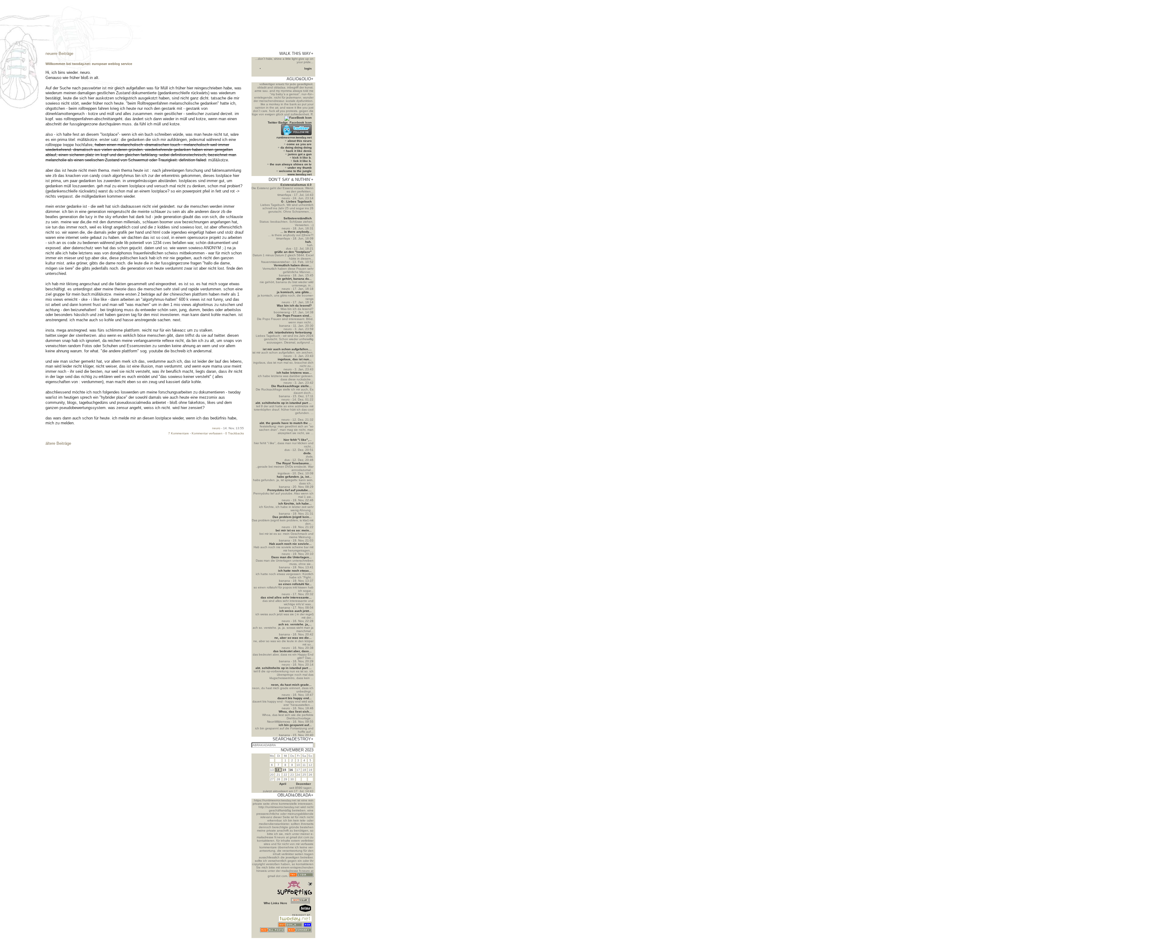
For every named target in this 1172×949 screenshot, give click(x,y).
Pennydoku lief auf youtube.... (289, 490)
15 (284, 769)
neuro (216, 428)
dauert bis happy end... (294, 698)
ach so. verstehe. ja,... (295, 624)
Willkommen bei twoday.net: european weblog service (88, 64)
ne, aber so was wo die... (293, 637)
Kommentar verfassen (207, 433)
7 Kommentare (178, 433)
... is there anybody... (296, 231)
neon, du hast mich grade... (291, 684)
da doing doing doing (296, 147)
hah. (308, 241)
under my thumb (300, 167)
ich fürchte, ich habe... (295, 503)
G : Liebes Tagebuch (296, 201)
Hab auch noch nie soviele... (290, 543)
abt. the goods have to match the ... (285, 423)
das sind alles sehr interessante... (286, 597)
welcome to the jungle (295, 171)
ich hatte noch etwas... (295, 570)
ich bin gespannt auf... (295, 725)
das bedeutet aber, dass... (292, 651)
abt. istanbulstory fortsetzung (290, 332)
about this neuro (300, 140)
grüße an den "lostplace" (293, 251)
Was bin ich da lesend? (294, 305)
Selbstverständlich (298, 218)
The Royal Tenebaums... (294, 463)
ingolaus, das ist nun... (295, 359)
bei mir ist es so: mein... (294, 530)
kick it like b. (302, 157)
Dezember (303, 783)
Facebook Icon (301, 122)
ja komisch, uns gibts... (294, 292)
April (282, 783)
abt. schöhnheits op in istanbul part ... (283, 402)
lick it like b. (302, 161)
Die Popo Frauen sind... (294, 315)
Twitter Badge (278, 122)
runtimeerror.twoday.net (294, 137)
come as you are (299, 144)
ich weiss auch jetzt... (295, 611)
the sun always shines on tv (291, 164)
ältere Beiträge (58, 443)
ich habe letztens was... (294, 372)
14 (277, 769)
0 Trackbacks (234, 433)
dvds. (307, 453)
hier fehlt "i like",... (298, 439)
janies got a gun (300, 154)
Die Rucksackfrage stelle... (291, 386)
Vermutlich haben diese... (293, 265)
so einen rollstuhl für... (295, 584)
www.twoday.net (300, 174)
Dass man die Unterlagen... (291, 557)
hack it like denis (299, 151)
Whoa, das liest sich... (295, 711)
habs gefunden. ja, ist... (294, 476)
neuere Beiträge (59, 53)
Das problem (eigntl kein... (292, 517)
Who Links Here (275, 903)
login (308, 68)
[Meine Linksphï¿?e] (300, 936)
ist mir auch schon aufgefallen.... (287, 349)
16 (291, 769)
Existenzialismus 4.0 (296, 184)
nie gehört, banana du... (294, 278)
